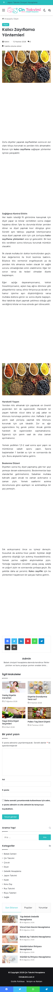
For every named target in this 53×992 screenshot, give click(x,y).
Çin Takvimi (9, 858)
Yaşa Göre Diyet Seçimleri (10, 722)
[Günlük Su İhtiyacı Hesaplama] (10, 959)
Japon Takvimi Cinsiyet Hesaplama (22, 2)
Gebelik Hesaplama (12, 871)
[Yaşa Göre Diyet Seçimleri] (13, 712)
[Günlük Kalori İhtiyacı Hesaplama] (10, 949)
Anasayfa (8, 19)
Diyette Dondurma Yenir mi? (37, 698)
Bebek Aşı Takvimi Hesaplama (35, 936)
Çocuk (7, 862)
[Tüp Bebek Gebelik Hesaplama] (10, 919)
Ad (3, 779)
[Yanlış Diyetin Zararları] (13, 687)
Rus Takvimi (9, 888)
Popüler (28, 907)
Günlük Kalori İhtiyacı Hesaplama (31, 948)
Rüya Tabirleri (10, 893)
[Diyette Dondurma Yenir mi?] (39, 687)
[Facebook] (7, 641)
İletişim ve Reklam (34, 981)
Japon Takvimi (10, 875)
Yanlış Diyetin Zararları (9, 696)
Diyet (16, 19)
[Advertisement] (26, 113)
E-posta (5, 790)
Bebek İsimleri (10, 854)
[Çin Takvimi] (24, 10)
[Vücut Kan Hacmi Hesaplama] (10, 929)
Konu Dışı (8, 884)
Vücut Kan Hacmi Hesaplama (35, 927)
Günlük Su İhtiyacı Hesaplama (35, 957)
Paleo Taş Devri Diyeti (39, 721)
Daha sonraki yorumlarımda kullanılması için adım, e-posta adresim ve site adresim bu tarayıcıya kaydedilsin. (26, 804)
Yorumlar (43, 907)
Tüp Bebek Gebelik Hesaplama (29, 918)
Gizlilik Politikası (18, 981)
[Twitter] (14, 641)
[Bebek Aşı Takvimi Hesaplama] (10, 939)
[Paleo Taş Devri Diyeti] (39, 713)
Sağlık (6, 897)
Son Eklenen (11, 907)
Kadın (6, 880)
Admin (6, 42)
